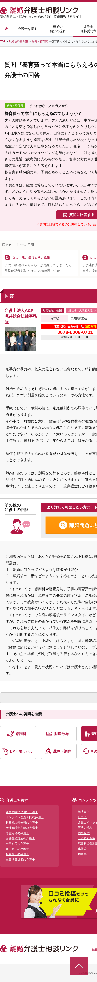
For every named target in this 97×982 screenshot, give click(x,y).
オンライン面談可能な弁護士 (25, 817)
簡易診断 (84, 833)
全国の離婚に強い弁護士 (22, 812)
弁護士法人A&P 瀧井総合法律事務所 (21, 316)
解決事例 (84, 812)
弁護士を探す (27, 29)
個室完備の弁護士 (17, 833)
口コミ (82, 817)
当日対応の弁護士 (17, 849)
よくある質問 (86, 838)
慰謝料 (21, 734)
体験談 (82, 848)
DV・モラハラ (21, 751)
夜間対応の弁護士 (17, 854)
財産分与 (61, 734)
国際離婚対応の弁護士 (20, 838)
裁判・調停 (62, 751)
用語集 (82, 854)
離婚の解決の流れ (58, 29)
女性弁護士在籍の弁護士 (22, 828)
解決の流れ (85, 827)
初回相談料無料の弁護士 (22, 822)
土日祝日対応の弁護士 (20, 859)
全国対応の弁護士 (17, 843)
